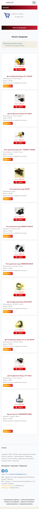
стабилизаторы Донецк (27, 499)
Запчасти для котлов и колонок (12, 43)
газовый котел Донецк (27, 501)
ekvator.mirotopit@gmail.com (17, 474)
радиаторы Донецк (12, 504)
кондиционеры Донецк (25, 504)
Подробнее (8, 86)
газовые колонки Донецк (11, 501)
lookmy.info (15, 460)
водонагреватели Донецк (11, 499)
